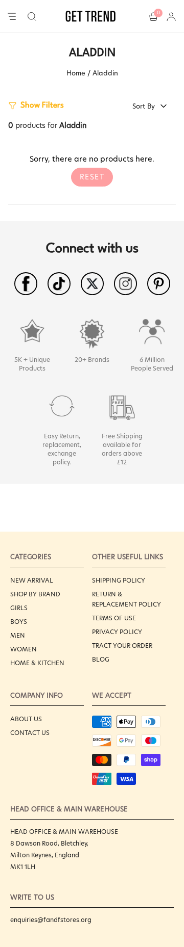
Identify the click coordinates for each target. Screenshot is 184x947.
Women (23, 649)
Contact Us (30, 732)
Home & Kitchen (37, 663)
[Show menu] (12, 17)
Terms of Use (114, 618)
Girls (19, 607)
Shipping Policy (118, 580)
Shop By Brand (35, 594)
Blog (100, 659)
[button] (32, 16)
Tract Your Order (122, 645)
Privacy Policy (117, 631)
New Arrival (31, 580)
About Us (26, 719)
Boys (18, 621)
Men (17, 635)
